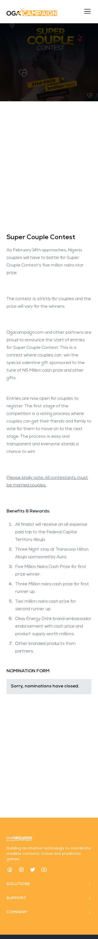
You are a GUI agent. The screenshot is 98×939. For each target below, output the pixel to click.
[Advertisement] (49, 167)
